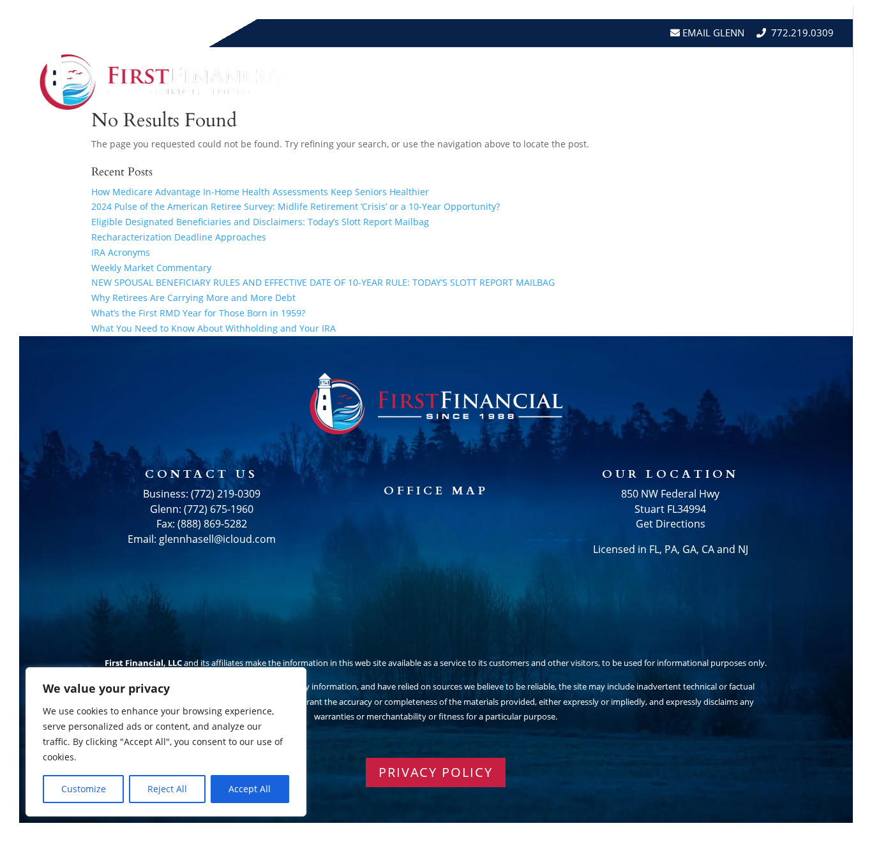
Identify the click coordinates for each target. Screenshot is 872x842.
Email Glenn (712, 32)
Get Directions (670, 524)
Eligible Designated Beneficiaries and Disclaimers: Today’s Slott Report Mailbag (260, 222)
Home (368, 79)
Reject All (167, 789)
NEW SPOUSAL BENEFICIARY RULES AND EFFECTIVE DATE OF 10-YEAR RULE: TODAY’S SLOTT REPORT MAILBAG (323, 282)
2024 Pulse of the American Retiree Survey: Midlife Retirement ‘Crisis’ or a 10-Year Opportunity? (295, 206)
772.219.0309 (802, 32)
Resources (510, 79)
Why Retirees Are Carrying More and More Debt (193, 298)
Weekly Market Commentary (151, 268)
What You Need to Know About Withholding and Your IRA (213, 328)
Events (681, 79)
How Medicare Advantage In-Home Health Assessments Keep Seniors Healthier (260, 192)
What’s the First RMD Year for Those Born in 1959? (198, 313)
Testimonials (608, 79)
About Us (425, 79)
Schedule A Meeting (775, 79)
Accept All (250, 789)
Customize (83, 789)
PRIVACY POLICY (436, 772)
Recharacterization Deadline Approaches (178, 237)
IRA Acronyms (120, 252)
